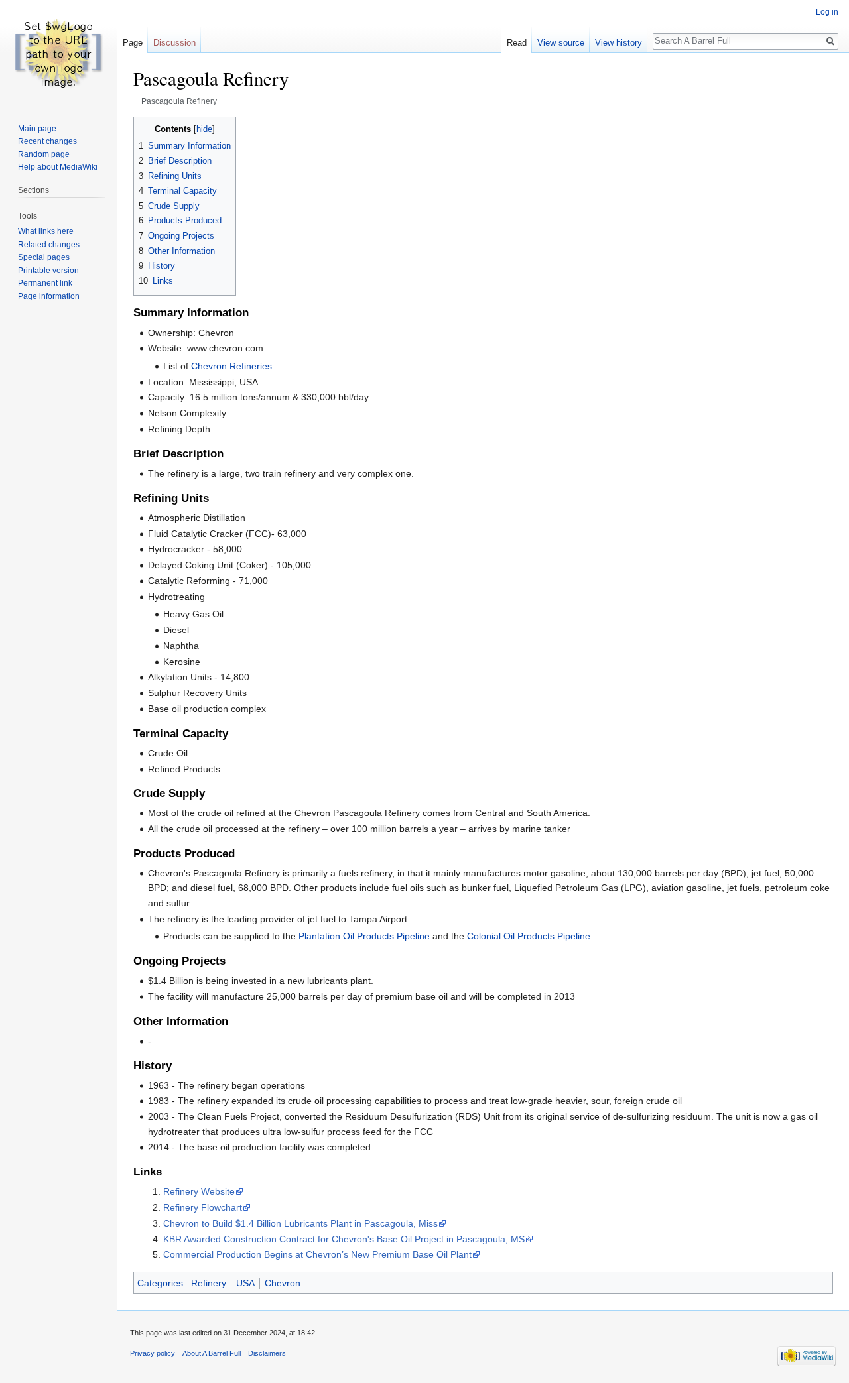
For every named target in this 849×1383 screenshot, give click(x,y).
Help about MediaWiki (58, 167)
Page (133, 43)
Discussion (174, 43)
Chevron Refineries (231, 366)
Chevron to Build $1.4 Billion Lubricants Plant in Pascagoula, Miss (300, 1223)
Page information (49, 296)
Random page (44, 154)
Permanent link (45, 283)
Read (517, 43)
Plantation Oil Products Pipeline (364, 936)
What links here (46, 231)
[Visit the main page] (58, 53)
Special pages (44, 257)
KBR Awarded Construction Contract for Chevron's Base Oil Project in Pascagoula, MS (344, 1239)
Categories (160, 1283)
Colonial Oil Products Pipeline (528, 936)
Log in (827, 12)
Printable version (48, 270)
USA (245, 1283)
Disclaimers (267, 1353)
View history (618, 43)
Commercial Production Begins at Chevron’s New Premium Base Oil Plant (317, 1254)
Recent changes (47, 141)
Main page (37, 128)
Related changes (49, 244)
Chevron (282, 1283)
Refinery (208, 1283)
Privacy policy (152, 1353)
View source (560, 43)
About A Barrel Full (211, 1353)
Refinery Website (199, 1191)
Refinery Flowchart (202, 1207)
